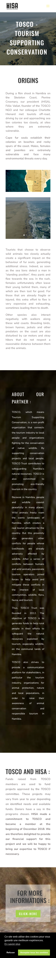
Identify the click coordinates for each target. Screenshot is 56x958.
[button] (28, 817)
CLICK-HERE (28, 913)
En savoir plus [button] (12, 944)
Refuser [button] (11, 952)
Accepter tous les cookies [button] (34, 952)
